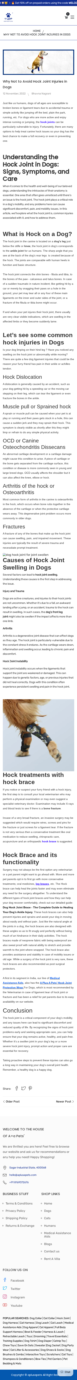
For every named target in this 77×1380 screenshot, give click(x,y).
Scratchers (53, 1354)
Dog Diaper (45, 1340)
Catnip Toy (59, 1340)
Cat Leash (57, 1322)
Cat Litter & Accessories (25, 1350)
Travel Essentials (57, 1336)
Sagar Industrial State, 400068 (27, 1167)
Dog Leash (43, 1322)
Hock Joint (63, 1318)
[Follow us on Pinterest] (30, 1089)
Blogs (48, 1244)
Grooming (39, 1336)
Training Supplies (13, 1340)
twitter (15, 1289)
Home (37, 31)
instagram (18, 1297)
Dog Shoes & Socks (53, 1350)
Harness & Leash (53, 1331)
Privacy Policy (15, 1211)
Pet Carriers (55, 1359)
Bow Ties (41, 1359)
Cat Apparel (46, 1327)
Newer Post (64, 1101)
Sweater (40, 1345)
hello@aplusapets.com (22, 1175)
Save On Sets (25, 1345)
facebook (17, 1280)
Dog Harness (10, 1322)
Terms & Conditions (19, 1203)
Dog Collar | (36, 1318)
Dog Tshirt (30, 1340)
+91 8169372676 (19, 1182)
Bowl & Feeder (33, 1331)
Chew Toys (9, 1345)
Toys (29, 1336)
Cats (47, 1218)
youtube (16, 1305)
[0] (66, 17)
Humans (50, 1225)
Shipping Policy (16, 1218)
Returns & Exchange (20, 1225)
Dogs (47, 1211)
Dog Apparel (30, 1327)
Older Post (12, 1101)
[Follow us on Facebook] (16, 1089)
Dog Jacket (53, 1345)
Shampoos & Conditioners (18, 1359)
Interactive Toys (35, 1354)
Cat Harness (27, 1322)
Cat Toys (67, 1354)
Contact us (51, 1251)
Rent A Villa (52, 1259)
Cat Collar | (49, 1318)
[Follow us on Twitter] (23, 1089)
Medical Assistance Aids (57, 1234)
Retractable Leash (14, 1336)
